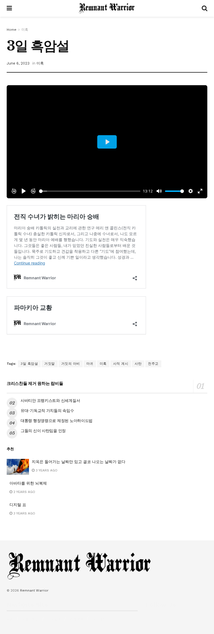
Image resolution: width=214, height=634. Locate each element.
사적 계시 (120, 364)
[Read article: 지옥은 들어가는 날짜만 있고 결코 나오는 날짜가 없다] (18, 467)
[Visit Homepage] (107, 8)
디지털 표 (17, 504)
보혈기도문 (30, 619)
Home (11, 30)
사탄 (138, 364)
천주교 (153, 364)
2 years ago (23, 492)
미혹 (24, 30)
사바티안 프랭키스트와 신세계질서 (50, 400)
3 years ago (46, 470)
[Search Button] (204, 8)
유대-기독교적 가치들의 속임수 (47, 410)
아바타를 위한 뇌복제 (28, 483)
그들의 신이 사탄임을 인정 (43, 430)
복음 (10, 619)
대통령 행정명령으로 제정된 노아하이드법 (57, 420)
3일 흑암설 (29, 364)
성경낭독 (54, 619)
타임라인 (99, 619)
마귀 (89, 364)
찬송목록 (77, 619)
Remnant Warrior (34, 590)
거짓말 (49, 364)
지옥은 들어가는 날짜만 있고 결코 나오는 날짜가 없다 (78, 461)
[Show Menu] (9, 8)
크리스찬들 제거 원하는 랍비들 (35, 383)
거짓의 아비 (70, 364)
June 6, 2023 (18, 63)
